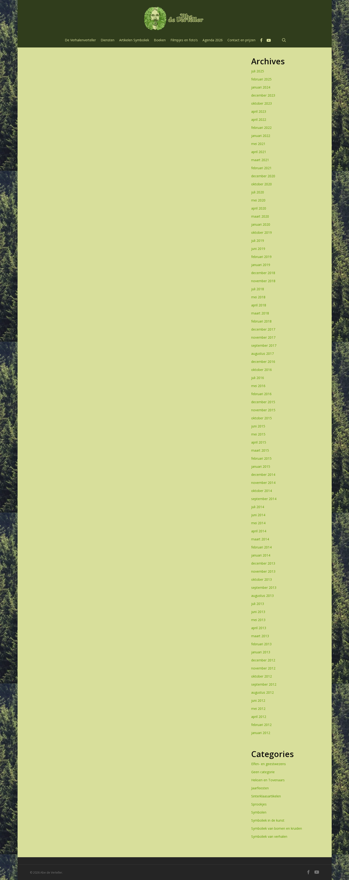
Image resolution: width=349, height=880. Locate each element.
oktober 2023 (261, 103)
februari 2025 (261, 79)
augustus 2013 (262, 595)
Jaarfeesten (260, 788)
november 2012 (263, 668)
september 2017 (263, 345)
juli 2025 (257, 71)
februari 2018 (261, 321)
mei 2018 (258, 297)
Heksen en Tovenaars (268, 780)
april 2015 (258, 442)
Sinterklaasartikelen (266, 796)
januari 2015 (260, 466)
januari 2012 (260, 732)
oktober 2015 (261, 418)
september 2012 (263, 684)
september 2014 (263, 498)
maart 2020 (260, 216)
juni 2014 (258, 515)
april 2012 (258, 716)
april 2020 (258, 208)
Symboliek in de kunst (267, 820)
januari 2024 (260, 87)
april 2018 (258, 305)
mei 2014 (258, 523)
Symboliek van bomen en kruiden (276, 828)
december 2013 (263, 563)
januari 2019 (260, 264)
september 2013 (263, 587)
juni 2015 (258, 426)
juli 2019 (257, 240)
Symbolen (258, 812)
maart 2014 (260, 539)
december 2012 (263, 660)
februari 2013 (261, 644)
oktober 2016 (261, 369)
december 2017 (263, 329)
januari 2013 (260, 652)
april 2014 (258, 531)
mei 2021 (258, 143)
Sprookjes (259, 804)
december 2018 (263, 273)
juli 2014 (257, 507)
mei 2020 (258, 200)
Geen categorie (263, 772)
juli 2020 (257, 192)
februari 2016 (261, 394)
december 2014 (263, 474)
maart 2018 (260, 313)
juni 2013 (258, 611)
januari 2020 (260, 224)
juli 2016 (257, 377)
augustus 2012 (262, 692)
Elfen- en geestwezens (268, 764)
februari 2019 (261, 256)
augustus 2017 (262, 353)
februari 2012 (261, 724)
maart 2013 (260, 636)
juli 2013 (257, 603)
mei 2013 (258, 620)
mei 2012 (258, 708)
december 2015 (263, 402)
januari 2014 (260, 555)
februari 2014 (261, 547)
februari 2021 (261, 168)
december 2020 (263, 176)
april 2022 (258, 119)
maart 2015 (260, 450)
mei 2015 (258, 434)
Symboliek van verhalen (269, 836)
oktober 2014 (261, 490)
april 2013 (258, 628)
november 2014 (263, 482)
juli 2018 (257, 289)
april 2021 (258, 152)
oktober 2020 (261, 184)
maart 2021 (260, 160)
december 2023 (263, 95)
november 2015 (263, 410)
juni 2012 (258, 700)
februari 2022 (261, 127)
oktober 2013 (261, 579)
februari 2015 (261, 458)
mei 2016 (258, 386)
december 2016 (263, 361)
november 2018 (263, 281)
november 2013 (263, 571)
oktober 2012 (261, 676)
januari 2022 (260, 135)
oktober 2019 (261, 232)
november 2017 (263, 337)
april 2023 (258, 111)
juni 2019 (258, 248)
